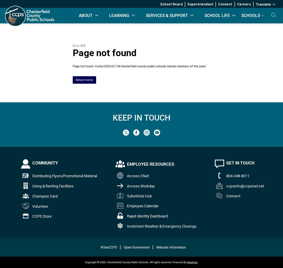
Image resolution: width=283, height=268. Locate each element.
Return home (84, 80)
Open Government (137, 247)
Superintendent (200, 4)
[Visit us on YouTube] (157, 134)
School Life (217, 15)
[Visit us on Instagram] (147, 134)
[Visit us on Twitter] (126, 134)
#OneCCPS (108, 247)
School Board (171, 4)
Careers (244, 4)
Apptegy (192, 262)
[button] (273, 15)
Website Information (171, 247)
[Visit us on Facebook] (136, 134)
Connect (225, 4)
